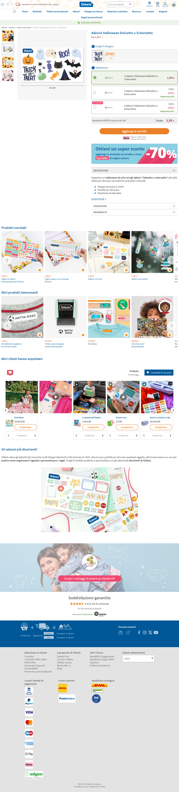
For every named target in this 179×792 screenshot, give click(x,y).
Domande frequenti (34, 665)
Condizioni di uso (81, 786)
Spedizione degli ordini (102, 659)
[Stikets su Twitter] (150, 633)
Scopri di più (97, 198)
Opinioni (94, 662)
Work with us (64, 665)
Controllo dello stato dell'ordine (35, 661)
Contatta (29, 656)
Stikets (4, 27)
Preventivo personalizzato (38, 671)
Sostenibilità (31, 668)
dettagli (56, 4)
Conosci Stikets (65, 659)
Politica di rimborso (100, 665)
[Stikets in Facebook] (139, 633)
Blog (59, 668)
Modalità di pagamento (102, 656)
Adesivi (12, 27)
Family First (63, 656)
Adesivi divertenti (24, 27)
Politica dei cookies (97, 786)
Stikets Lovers (64, 662)
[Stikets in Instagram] (144, 633)
